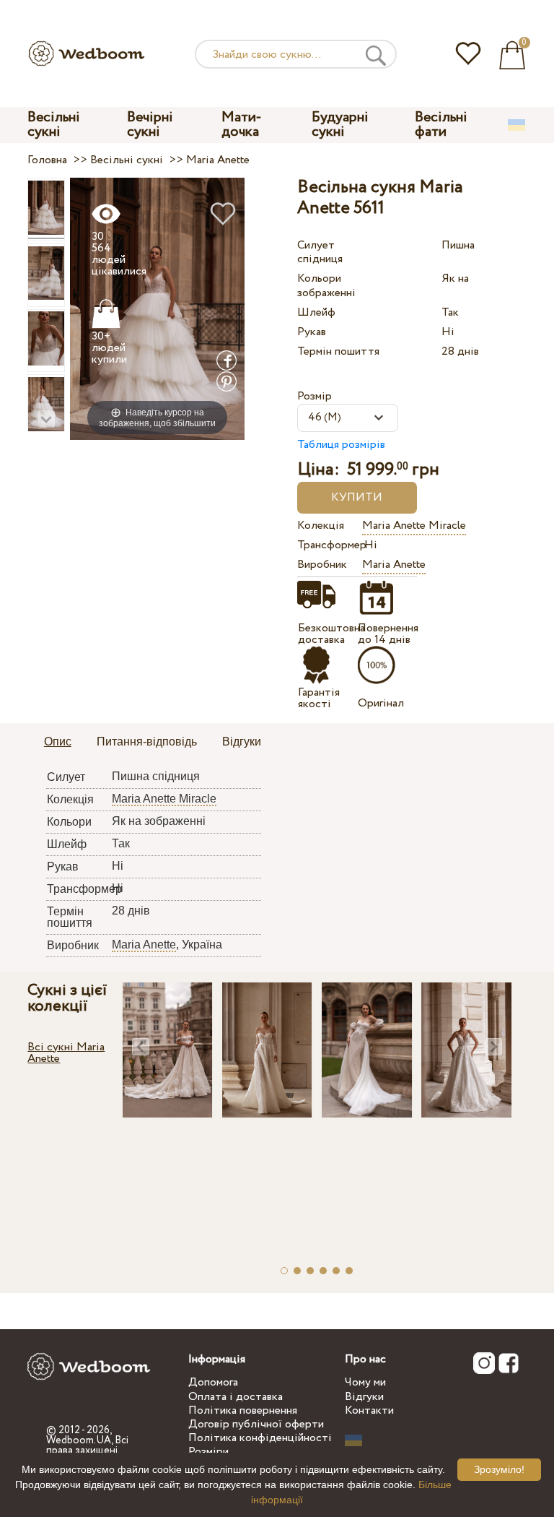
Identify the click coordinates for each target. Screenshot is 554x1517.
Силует (316, 245)
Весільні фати (441, 124)
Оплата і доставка (235, 1396)
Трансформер (327, 545)
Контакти (369, 1410)
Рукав (311, 332)
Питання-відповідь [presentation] (147, 741)
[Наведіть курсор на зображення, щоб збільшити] (157, 308)
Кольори (319, 278)
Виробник (322, 564)
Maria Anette (394, 564)
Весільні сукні (53, 124)
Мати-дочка (241, 124)
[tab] (57, 742)
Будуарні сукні (340, 124)
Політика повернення (242, 1410)
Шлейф (316, 312)
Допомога (213, 1382)
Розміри (208, 1451)
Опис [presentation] (57, 741)
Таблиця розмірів (341, 444)
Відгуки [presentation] (241, 741)
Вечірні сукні (150, 124)
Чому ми (365, 1382)
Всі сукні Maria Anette (66, 1053)
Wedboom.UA (78, 1440)
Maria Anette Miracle (414, 525)
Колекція (320, 525)
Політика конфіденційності (260, 1438)
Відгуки (364, 1396)
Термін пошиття (338, 351)
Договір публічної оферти (256, 1424)
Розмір (314, 396)
